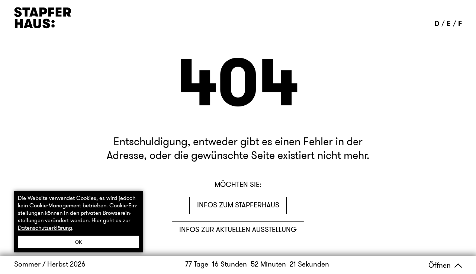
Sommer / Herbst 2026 (50, 264)
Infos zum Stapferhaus (238, 205)
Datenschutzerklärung (45, 228)
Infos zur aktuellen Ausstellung (238, 229)
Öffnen (440, 265)
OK (78, 242)
